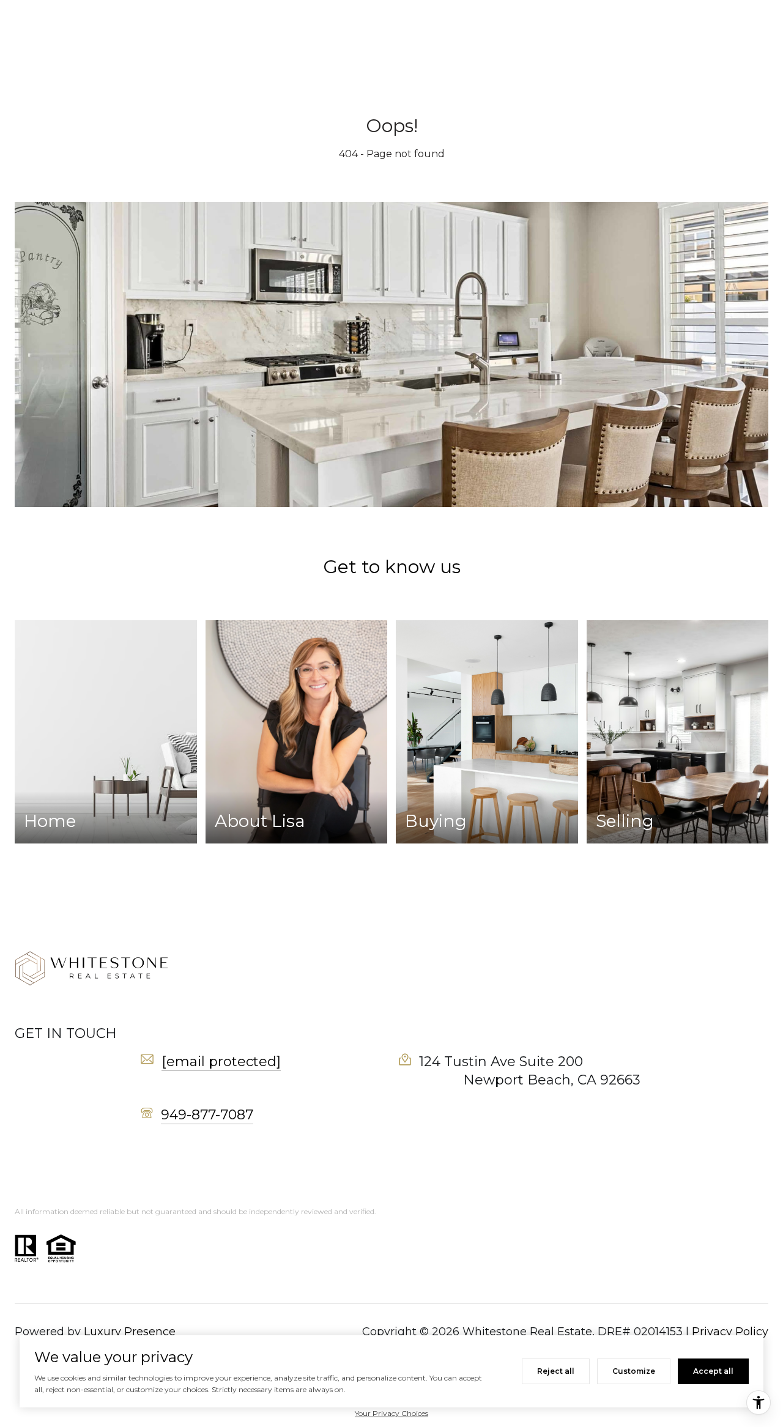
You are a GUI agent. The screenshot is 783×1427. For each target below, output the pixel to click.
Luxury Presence (130, 1331)
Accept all (713, 1371)
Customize (633, 1371)
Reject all (555, 1371)
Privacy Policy (730, 1331)
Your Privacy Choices (391, 1413)
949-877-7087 (207, 1114)
